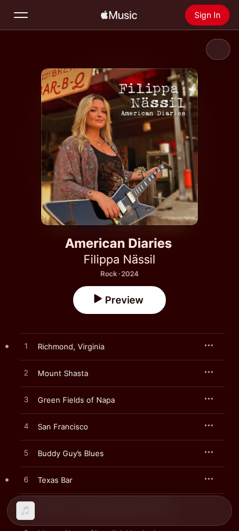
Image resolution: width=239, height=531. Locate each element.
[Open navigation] (21, 15)
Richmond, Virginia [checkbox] (71, 346)
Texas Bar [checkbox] (55, 480)
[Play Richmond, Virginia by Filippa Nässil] (26, 346)
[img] (119, 15)
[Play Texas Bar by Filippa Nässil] (26, 480)
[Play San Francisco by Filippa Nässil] (26, 426)
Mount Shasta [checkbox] (63, 373)
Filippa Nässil (119, 259)
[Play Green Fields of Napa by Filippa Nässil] (26, 400)
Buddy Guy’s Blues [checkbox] (71, 453)
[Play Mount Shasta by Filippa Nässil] (26, 373)
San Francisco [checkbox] (63, 426)
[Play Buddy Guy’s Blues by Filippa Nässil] (26, 453)
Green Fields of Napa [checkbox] (76, 399)
